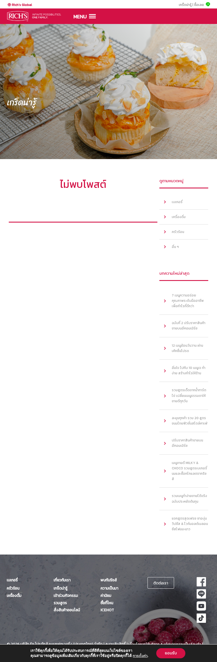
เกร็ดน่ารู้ (61, 588)
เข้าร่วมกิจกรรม (66, 595)
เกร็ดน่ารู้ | (186, 4)
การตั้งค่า (140, 655)
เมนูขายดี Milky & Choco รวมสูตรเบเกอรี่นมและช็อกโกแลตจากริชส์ (189, 471)
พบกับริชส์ (109, 580)
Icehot (107, 610)
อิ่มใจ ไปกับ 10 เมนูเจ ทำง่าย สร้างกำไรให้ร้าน (188, 370)
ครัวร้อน (178, 231)
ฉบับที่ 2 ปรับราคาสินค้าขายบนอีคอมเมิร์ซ (188, 325)
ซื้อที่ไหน (107, 603)
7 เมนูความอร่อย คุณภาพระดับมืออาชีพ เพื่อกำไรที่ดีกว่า (188, 301)
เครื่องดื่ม (179, 216)
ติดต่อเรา (160, 583)
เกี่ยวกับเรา (62, 580)
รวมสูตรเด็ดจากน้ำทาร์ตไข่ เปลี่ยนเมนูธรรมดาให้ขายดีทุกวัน (189, 395)
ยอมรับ (171, 653)
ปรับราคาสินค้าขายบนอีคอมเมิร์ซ (187, 443)
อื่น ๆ (175, 246)
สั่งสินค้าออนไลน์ (67, 610)
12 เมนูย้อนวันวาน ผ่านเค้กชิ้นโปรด (187, 348)
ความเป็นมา (109, 588)
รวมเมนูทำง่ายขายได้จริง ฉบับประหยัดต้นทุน (189, 498)
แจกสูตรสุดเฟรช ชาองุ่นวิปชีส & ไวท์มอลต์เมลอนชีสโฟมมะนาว (190, 524)
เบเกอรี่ (177, 201)
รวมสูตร (60, 603)
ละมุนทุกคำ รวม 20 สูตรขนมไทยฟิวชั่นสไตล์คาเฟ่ (189, 420)
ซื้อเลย (199, 4)
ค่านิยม (106, 595)
